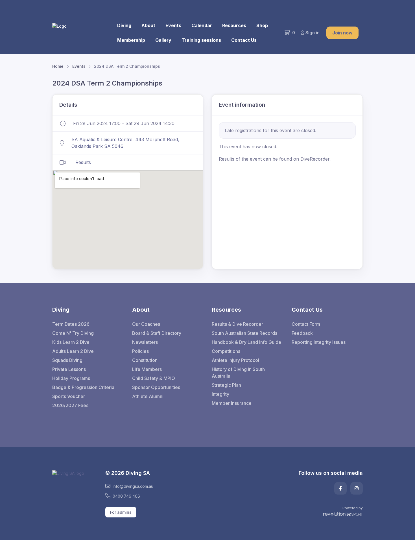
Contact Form (306, 324)
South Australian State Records (244, 333)
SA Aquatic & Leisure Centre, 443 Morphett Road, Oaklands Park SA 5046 (125, 143)
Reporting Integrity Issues (319, 342)
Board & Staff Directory (156, 333)
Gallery (163, 40)
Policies (140, 351)
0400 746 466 (126, 496)
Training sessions (201, 40)
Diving (124, 25)
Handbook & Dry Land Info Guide (246, 342)
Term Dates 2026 (70, 324)
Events (173, 25)
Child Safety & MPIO (153, 378)
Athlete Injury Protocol (235, 360)
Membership (131, 40)
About (148, 25)
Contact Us (244, 40)
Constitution (145, 360)
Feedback (302, 333)
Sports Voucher (68, 396)
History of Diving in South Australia (238, 372)
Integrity (220, 394)
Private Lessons (69, 369)
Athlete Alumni (147, 396)
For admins (121, 512)
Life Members (147, 369)
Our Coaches (146, 324)
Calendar (201, 25)
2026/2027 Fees (70, 405)
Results (83, 162)
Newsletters (145, 342)
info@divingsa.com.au (133, 486)
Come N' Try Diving (73, 333)
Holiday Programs (71, 378)
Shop (262, 25)
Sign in (312, 32)
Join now (342, 33)
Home (58, 66)
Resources (234, 25)
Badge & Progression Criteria (83, 387)
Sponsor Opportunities (156, 387)
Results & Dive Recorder (237, 324)
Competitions (226, 351)
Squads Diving (67, 360)
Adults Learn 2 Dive (73, 351)
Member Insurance (232, 403)
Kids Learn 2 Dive (70, 342)
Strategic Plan (226, 385)
